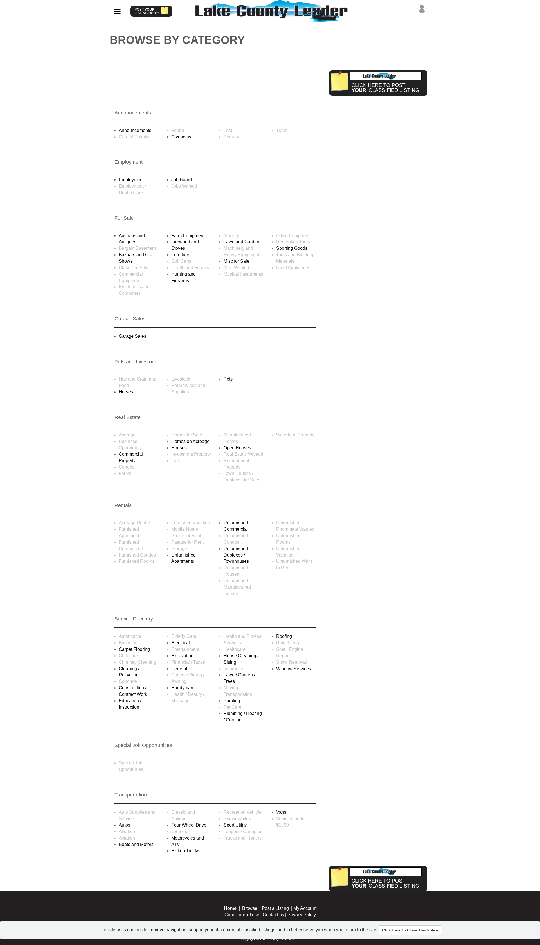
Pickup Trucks (185, 850)
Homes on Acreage (190, 441)
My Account (304, 908)
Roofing (284, 636)
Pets (228, 379)
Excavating (182, 655)
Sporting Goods (291, 248)
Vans (281, 812)
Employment (131, 179)
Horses (126, 392)
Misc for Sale (236, 261)
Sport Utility (235, 825)
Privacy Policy (301, 914)
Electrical (180, 642)
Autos (124, 825)
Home (230, 908)
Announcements (135, 130)
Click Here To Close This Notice (410, 930)
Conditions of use (241, 914)
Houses (179, 448)
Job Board (181, 179)
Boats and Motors (136, 844)
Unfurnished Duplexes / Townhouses (236, 555)
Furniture (180, 254)
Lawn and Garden (241, 241)
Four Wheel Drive (188, 825)
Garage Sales (132, 336)
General (179, 668)
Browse (249, 908)
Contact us (273, 914)
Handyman (182, 687)
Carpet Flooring (134, 649)
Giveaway (181, 136)
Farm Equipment (187, 235)
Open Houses (237, 448)
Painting (232, 700)
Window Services (293, 668)
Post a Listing (275, 908)
